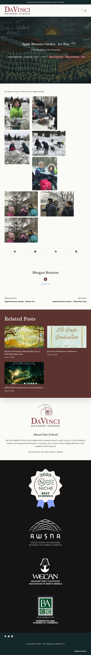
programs (41, 50)
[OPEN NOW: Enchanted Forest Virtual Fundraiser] (24, 373)
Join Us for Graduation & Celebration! (62, 351)
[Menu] (85, 11)
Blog (83, 57)
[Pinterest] (56, 251)
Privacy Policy (80, 651)
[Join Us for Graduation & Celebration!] (66, 337)
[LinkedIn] (76, 251)
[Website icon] (45, 279)
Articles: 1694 (45, 284)
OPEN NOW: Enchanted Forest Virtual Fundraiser (24, 388)
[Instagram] (9, 636)
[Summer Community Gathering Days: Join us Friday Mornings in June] (24, 337)
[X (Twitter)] (35, 251)
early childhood (53, 50)
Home (33, 50)
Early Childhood (72, 57)
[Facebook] (15, 251)
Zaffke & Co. (60, 644)
